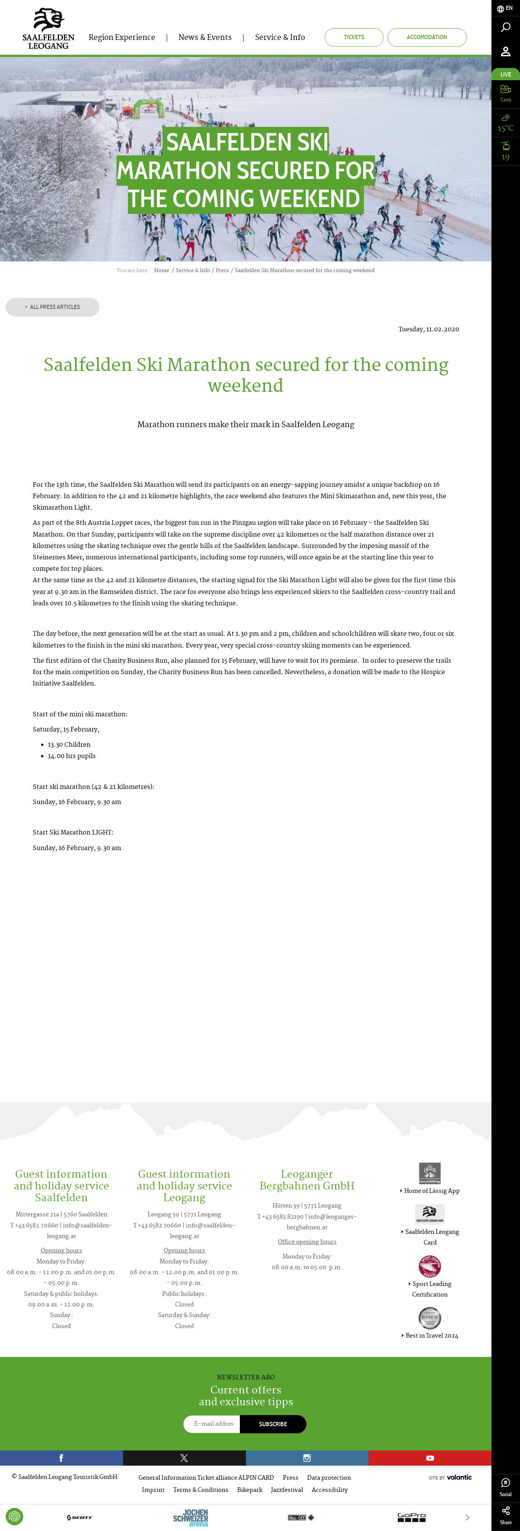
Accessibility (330, 1490)
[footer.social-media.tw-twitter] (184, 1458)
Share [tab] (506, 1522)
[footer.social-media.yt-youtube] (429, 1458)
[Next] (467, 1517)
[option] (245, 1517)
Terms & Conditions (200, 1490)
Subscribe (273, 1424)
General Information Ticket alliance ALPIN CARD (206, 1478)
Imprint (153, 1490)
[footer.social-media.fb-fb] (61, 1458)
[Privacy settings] (14, 1516)
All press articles (54, 306)
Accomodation (427, 37)
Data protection (329, 1478)
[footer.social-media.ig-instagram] (307, 1458)
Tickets (354, 37)
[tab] (505, 8)
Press (290, 1478)
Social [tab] (506, 1494)
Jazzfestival (287, 1490)
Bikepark (249, 1490)
